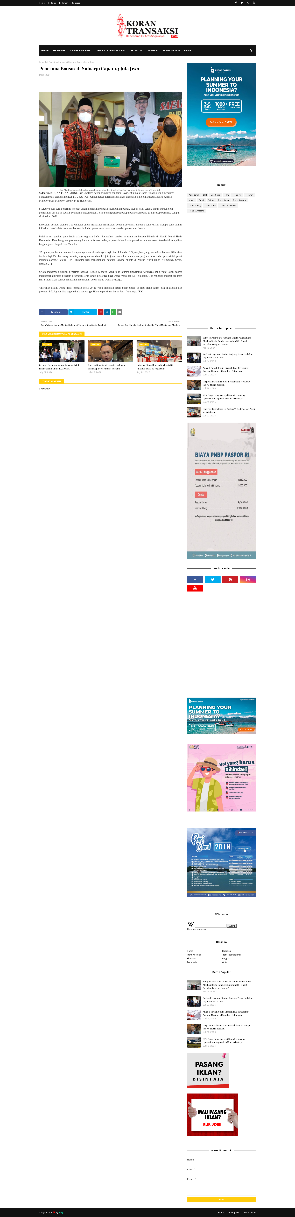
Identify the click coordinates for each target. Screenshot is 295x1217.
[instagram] (248, 3)
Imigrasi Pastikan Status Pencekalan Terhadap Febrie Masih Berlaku (106, 367)
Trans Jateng (195, 205)
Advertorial (194, 195)
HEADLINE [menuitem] (59, 50)
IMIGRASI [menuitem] (152, 50)
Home (42, 3)
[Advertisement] (221, 243)
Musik (192, 200)
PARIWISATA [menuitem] (170, 50)
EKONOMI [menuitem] (136, 50)
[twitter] (242, 3)
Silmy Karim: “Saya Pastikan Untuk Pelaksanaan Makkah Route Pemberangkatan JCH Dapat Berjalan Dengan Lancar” (227, 341)
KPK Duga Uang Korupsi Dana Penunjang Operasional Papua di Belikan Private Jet (224, 397)
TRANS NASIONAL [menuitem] (81, 50)
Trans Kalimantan (228, 205)
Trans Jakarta (239, 200)
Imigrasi (226, 958)
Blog (61, 1212)
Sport (201, 200)
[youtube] (254, 3)
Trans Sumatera (196, 211)
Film (227, 195)
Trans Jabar (223, 200)
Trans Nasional (194, 954)
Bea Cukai (216, 195)
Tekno (211, 200)
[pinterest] (230, 579)
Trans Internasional (231, 954)
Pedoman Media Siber (69, 3)
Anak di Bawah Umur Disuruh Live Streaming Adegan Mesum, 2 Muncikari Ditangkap (226, 369)
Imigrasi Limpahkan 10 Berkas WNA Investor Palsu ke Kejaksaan (155, 367)
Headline (237, 195)
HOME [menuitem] (45, 50)
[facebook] (236, 3)
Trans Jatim (210, 205)
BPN (205, 195)
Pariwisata (192, 962)
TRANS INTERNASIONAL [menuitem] (111, 50)
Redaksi (52, 3)
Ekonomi (191, 958)
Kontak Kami (250, 1212)
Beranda (43, 62)
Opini (224, 962)
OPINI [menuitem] (187, 50)
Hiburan (249, 195)
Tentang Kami (234, 1212)
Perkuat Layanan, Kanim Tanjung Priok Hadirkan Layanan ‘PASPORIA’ (59, 367)
